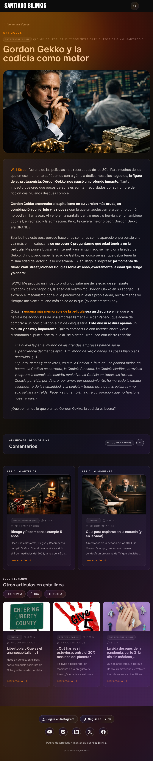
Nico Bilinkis (99, 742)
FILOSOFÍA (54, 594)
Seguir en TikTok (99, 719)
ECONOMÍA (14, 594)
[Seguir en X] (89, 731)
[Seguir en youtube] (49, 731)
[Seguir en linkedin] (76, 731)
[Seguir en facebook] (103, 731)
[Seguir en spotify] (63, 731)
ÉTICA (35, 594)
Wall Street (19, 170)
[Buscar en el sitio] (135, 6)
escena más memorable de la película (54, 311)
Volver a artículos (18, 24)
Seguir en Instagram (60, 719)
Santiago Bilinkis (25, 6)
